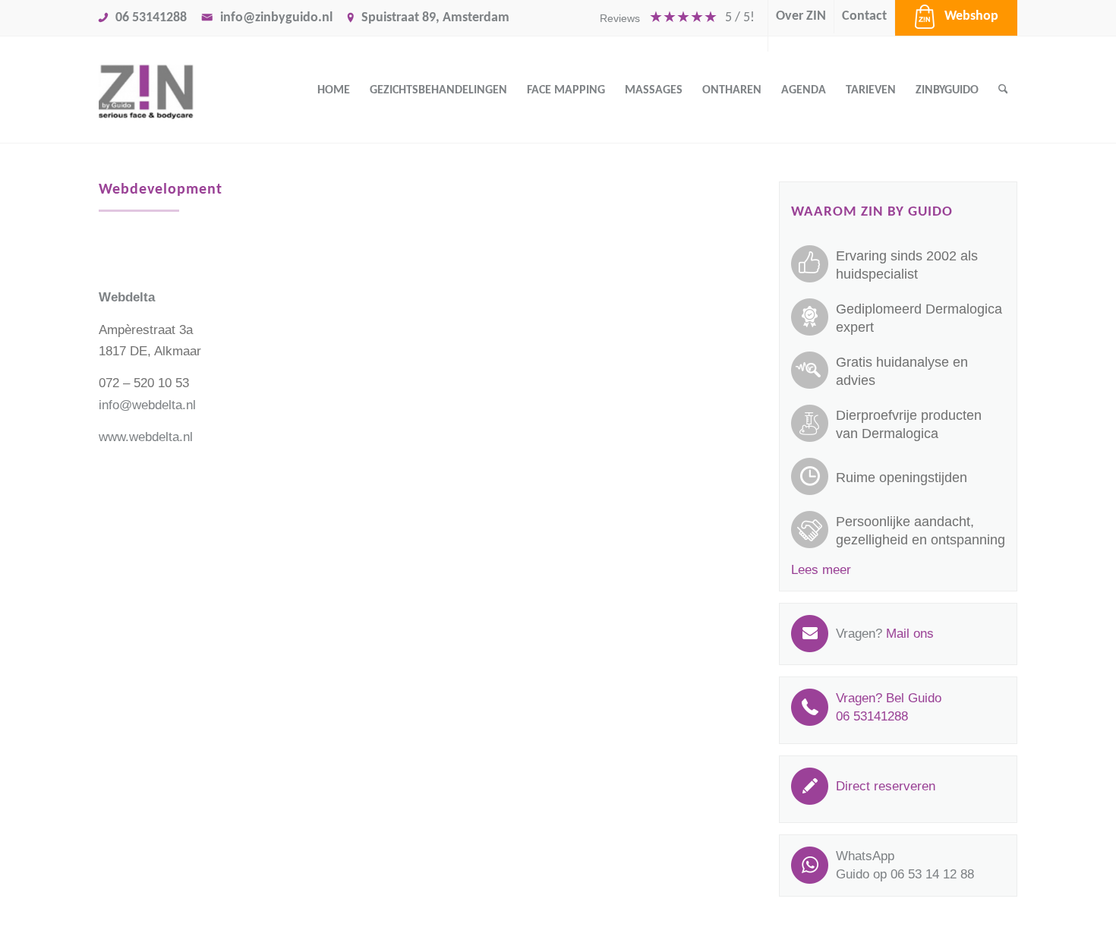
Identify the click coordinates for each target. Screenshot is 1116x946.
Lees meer (821, 570)
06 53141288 (151, 18)
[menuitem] (677, 26)
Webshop (971, 16)
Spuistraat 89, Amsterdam (435, 18)
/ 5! (740, 18)
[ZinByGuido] (184, 91)
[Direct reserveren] (885, 801)
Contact (864, 16)
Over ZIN (801, 16)
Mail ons (910, 633)
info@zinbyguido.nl (276, 18)
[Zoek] (1003, 91)
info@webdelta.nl (147, 405)
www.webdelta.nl (146, 437)
